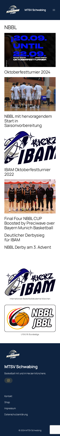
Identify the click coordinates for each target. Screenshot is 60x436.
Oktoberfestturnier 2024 (27, 72)
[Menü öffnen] (54, 10)
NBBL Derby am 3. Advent (27, 247)
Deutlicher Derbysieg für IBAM (24, 237)
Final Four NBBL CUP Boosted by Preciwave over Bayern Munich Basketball (29, 223)
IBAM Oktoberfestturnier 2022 (27, 172)
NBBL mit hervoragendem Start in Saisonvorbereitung (28, 121)
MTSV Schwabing (35, 10)
